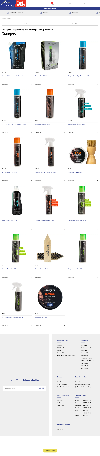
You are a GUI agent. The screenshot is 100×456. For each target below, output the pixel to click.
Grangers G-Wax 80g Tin (41, 317)
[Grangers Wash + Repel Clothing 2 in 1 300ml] (17, 104)
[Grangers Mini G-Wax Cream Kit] (83, 152)
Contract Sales (85, 353)
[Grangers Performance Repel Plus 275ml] (50, 152)
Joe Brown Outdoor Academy (83, 387)
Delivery (59, 345)
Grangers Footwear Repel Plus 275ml (44, 220)
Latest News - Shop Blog (87, 360)
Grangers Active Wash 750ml (9, 220)
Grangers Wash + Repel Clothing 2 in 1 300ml (14, 124)
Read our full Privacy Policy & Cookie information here (50, 446)
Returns (59, 350)
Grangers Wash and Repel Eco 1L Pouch (12, 75)
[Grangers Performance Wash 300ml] (83, 200)
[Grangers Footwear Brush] (50, 249)
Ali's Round (60, 381)
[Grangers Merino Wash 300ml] (83, 249)
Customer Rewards (86, 348)
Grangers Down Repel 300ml (42, 124)
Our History (84, 345)
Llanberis (59, 403)
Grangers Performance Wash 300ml (77, 220)
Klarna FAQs (84, 363)
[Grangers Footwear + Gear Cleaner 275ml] (17, 297)
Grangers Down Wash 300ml (9, 268)
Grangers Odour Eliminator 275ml (76, 124)
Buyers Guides (79, 381)
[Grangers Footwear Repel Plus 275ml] (50, 200)
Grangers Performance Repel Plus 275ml (45, 172)
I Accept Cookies (50, 450)
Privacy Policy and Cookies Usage (66, 355)
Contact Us (60, 429)
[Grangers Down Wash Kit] (50, 56)
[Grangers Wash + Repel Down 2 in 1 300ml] (83, 56)
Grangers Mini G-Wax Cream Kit (76, 172)
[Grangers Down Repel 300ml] (50, 104)
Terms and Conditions (63, 353)
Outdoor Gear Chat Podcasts (82, 384)
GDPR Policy (84, 368)
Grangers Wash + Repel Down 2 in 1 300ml (79, 75)
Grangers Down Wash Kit (41, 75)
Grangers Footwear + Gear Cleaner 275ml (13, 317)
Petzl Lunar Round (62, 384)
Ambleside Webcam (86, 358)
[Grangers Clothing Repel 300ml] (17, 152)
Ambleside (60, 400)
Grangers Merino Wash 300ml (75, 268)
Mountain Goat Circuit (63, 387)
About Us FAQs (85, 365)
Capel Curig (60, 405)
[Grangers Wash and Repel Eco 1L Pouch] (17, 56)
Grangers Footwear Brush (41, 268)
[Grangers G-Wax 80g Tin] (50, 297)
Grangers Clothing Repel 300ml (10, 172)
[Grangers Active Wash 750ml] (17, 200)
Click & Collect (61, 348)
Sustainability (84, 355)
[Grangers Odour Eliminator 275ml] (83, 104)
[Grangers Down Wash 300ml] (17, 249)
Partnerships (84, 350)
